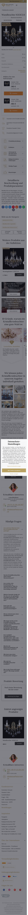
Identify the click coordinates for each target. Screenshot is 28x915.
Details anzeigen (14, 474)
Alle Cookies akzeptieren (14, 470)
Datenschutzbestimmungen (14, 466)
